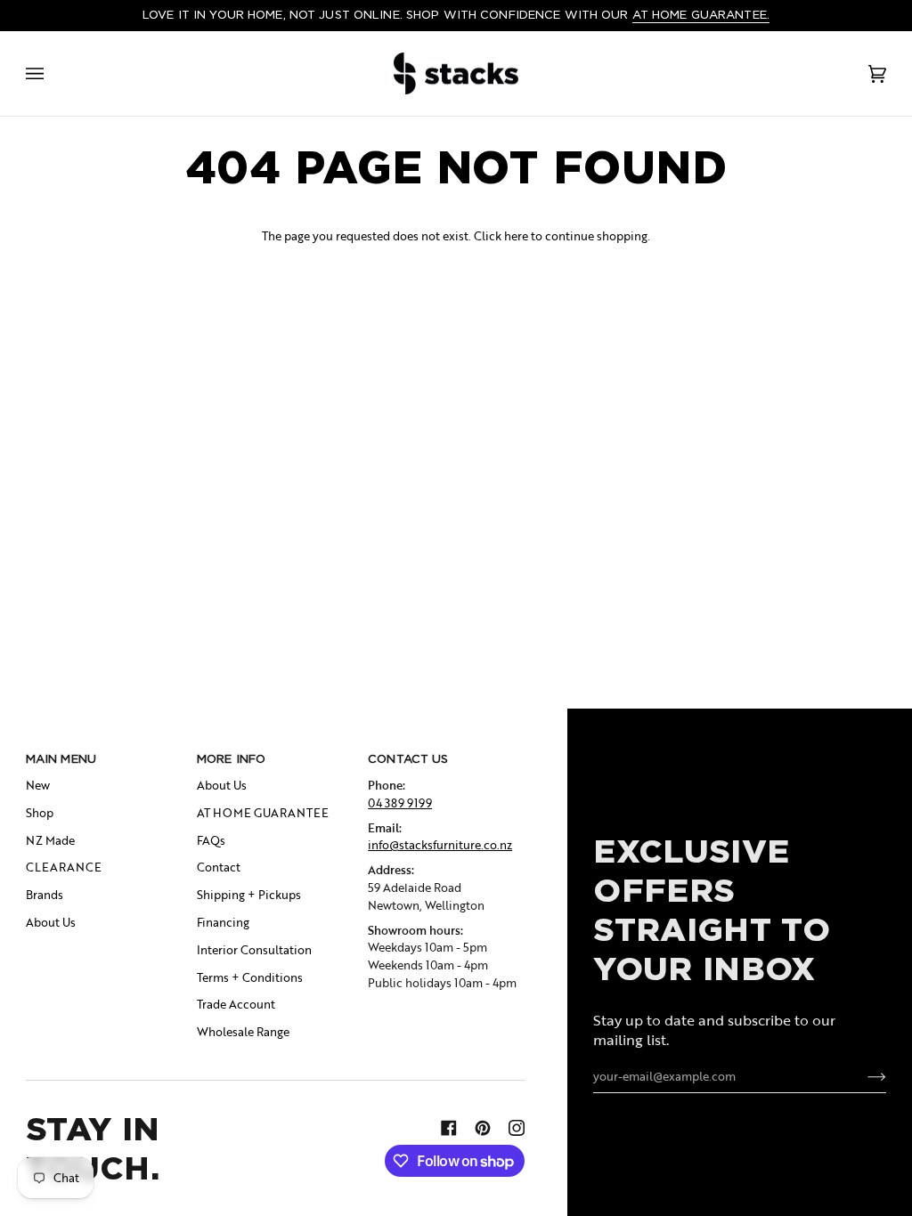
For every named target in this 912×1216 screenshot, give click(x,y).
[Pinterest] (483, 1128)
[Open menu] (52, 74)
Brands (44, 895)
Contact (218, 867)
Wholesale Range (243, 1032)
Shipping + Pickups (249, 895)
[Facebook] (449, 1128)
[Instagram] (517, 1128)
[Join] (862, 1076)
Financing (223, 922)
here (516, 236)
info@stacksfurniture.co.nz (440, 845)
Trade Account (236, 1004)
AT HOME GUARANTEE (263, 813)
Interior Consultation (254, 950)
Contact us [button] (408, 759)
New (38, 785)
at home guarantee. (701, 14)
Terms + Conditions (250, 977)
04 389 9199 (400, 803)
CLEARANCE (64, 867)
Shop (39, 813)
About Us (51, 922)
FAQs (211, 840)
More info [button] (231, 759)
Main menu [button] (61, 759)
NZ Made (50, 840)
